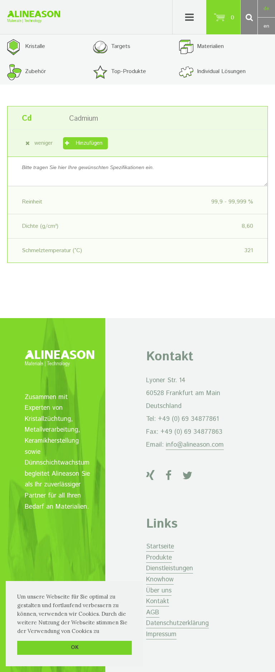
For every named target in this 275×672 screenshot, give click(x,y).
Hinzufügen (89, 143)
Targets (120, 46)
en (266, 26)
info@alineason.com (195, 445)
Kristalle (35, 46)
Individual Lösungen (221, 71)
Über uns (159, 590)
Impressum (161, 634)
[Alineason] (33, 17)
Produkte (159, 557)
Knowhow (160, 579)
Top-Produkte (128, 71)
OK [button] (74, 647)
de (266, 8)
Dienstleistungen (169, 568)
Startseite (160, 546)
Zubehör (35, 71)
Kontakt (157, 601)
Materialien (210, 46)
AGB (152, 612)
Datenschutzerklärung (177, 623)
